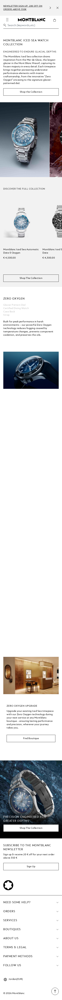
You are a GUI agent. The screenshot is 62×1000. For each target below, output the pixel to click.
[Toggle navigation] (7, 20)
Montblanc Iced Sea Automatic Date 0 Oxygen (21, 251)
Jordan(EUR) (16, 979)
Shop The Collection (31, 278)
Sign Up (31, 866)
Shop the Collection (31, 92)
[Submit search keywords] (4, 25)
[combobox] (31, 26)
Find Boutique (31, 738)
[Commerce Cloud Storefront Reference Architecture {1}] (31, 19)
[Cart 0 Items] (56, 22)
